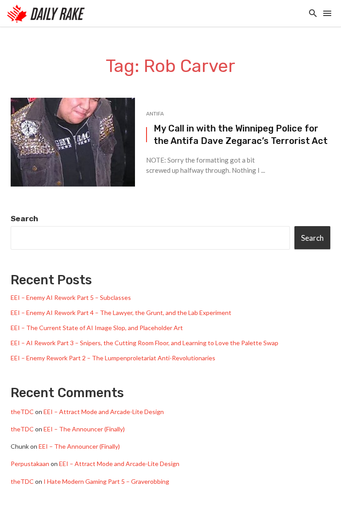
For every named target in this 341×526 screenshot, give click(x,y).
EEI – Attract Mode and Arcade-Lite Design (104, 411)
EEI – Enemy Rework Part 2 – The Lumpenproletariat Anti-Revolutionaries (113, 358)
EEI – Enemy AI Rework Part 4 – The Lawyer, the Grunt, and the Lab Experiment (121, 312)
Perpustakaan (30, 463)
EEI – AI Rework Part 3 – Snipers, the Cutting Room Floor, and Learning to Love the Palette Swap (144, 343)
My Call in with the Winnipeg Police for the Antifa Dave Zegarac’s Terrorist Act (241, 134)
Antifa (155, 114)
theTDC (22, 411)
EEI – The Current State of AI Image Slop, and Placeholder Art (97, 327)
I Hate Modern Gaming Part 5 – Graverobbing (106, 481)
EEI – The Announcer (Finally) (84, 429)
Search (24, 218)
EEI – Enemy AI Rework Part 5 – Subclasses (71, 297)
